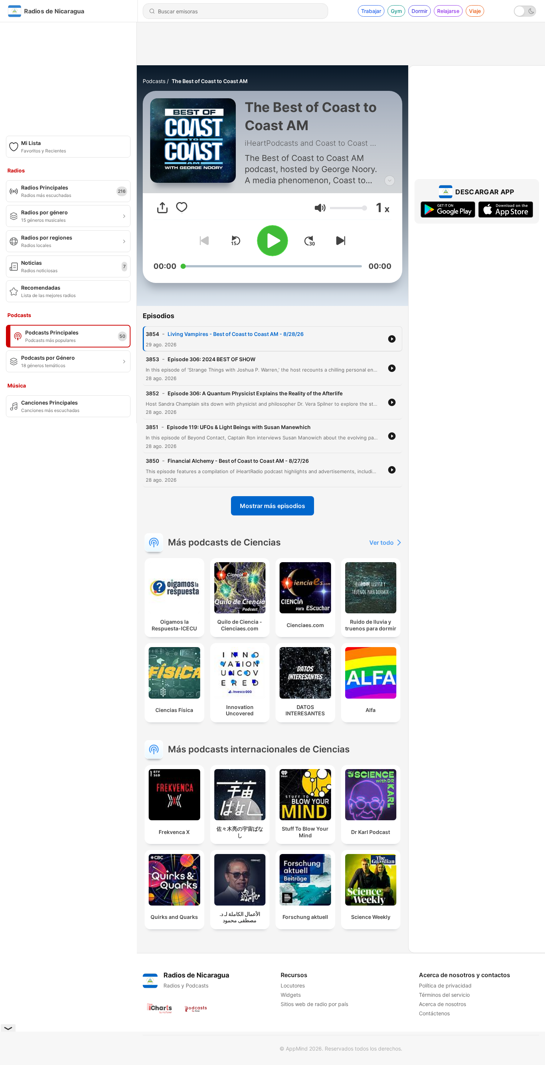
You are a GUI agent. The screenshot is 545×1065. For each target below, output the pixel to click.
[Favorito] (182, 208)
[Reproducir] (272, 240)
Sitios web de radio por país (314, 1004)
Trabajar (371, 11)
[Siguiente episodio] (339, 241)
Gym (396, 11)
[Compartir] (162, 208)
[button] (320, 207)
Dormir (419, 11)
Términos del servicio (444, 995)
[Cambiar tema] (525, 11)
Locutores (293, 985)
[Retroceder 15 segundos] (235, 241)
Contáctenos (434, 1013)
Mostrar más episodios (272, 506)
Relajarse (448, 11)
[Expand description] (389, 180)
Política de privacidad (445, 985)
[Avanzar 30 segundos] (309, 241)
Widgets (291, 995)
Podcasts (154, 81)
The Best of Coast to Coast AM (210, 81)
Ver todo (381, 542)
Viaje (475, 11)
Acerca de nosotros (442, 1004)
